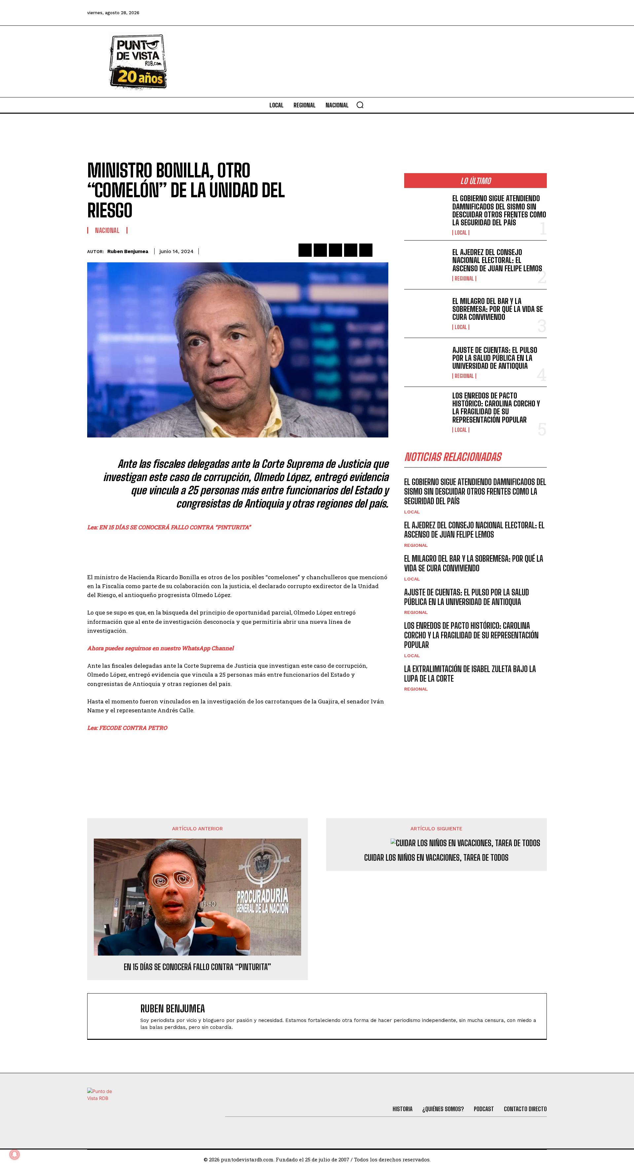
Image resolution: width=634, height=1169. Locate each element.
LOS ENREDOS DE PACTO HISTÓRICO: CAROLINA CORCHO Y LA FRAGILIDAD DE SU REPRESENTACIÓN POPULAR (496, 407)
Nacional (107, 230)
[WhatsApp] (350, 250)
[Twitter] (468, 13)
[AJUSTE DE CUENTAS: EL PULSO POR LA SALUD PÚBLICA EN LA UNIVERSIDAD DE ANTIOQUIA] (425, 362)
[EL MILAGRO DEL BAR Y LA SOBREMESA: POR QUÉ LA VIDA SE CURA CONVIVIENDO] (425, 313)
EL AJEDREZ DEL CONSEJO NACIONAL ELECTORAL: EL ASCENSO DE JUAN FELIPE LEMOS (497, 260)
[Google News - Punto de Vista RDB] (237, 756)
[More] (381, 250)
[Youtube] (521, 13)
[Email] (365, 250)
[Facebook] (450, 13)
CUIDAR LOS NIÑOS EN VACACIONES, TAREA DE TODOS (436, 857)
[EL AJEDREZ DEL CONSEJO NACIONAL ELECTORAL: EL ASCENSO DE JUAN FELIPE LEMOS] (425, 264)
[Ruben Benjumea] (117, 1016)
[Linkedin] (335, 250)
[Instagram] (503, 13)
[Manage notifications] (14, 1154)
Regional (464, 278)
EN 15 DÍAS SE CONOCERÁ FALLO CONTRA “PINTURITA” (197, 967)
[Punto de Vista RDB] (138, 61)
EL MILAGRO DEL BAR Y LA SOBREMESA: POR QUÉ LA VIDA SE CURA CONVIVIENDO (497, 309)
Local (461, 232)
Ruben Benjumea (127, 251)
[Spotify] (539, 13)
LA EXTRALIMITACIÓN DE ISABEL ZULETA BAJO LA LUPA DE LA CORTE (470, 673)
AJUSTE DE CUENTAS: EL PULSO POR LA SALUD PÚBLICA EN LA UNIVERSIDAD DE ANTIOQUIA (494, 358)
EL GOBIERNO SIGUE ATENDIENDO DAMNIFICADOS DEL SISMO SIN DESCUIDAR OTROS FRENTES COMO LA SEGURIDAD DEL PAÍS (499, 210)
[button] (360, 105)
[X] (320, 250)
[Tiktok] (485, 13)
